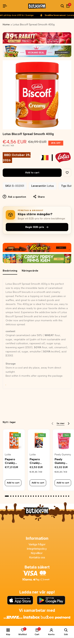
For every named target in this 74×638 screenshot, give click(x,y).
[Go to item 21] (58, 496)
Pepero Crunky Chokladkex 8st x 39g (13, 461)
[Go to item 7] (23, 496)
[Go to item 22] (61, 496)
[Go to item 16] (46, 496)
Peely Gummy (63, 454)
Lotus (50, 186)
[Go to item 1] (7, 496)
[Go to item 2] (10, 496)
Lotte (8, 454)
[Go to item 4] (15, 496)
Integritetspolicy (37, 548)
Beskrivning (10, 270)
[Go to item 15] (43, 496)
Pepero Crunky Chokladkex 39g (38, 461)
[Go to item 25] (68, 496)
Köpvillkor (37, 553)
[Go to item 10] (30, 496)
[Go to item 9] (28, 496)
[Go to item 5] (18, 496)
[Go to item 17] (48, 496)
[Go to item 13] (38, 496)
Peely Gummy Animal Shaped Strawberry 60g (62, 461)
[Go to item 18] (51, 496)
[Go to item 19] (53, 496)
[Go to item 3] (13, 496)
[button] (67, 173)
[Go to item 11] (33, 496)
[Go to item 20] (56, 496)
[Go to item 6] (20, 496)
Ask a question (16, 196)
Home (6, 24)
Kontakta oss (37, 557)
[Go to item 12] (35, 496)
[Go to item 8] (25, 496)
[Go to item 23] (63, 496)
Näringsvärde (30, 270)
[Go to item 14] (40, 496)
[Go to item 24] (66, 496)
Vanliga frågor (37, 544)
